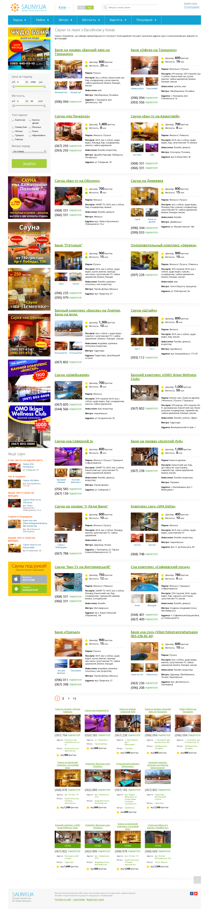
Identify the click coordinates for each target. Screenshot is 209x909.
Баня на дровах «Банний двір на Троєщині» (82, 52)
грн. (41, 81)
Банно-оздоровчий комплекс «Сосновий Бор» (68, 765)
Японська (36, 127)
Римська (19, 139)
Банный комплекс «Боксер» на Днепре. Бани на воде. (88, 312)
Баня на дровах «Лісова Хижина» (67, 710)
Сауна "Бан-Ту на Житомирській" (83, 567)
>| (74, 698)
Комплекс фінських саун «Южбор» (97, 765)
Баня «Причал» (67, 632)
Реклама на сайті (63, 899)
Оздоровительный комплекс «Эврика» (164, 245)
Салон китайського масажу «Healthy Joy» (158, 826)
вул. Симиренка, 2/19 (102, 795)
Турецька (19, 135)
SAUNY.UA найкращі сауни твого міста (28, 7)
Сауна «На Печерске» (72, 116)
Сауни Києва (79, 899)
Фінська (19, 131)
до (27, 81)
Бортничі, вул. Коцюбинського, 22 (72, 742)
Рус (81, 7)
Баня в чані (20, 120)
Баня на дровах (36, 121)
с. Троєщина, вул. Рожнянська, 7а (193, 741)
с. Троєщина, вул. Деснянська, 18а (162, 741)
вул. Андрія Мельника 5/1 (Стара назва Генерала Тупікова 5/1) (131, 799)
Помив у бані (21, 127)
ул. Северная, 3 (101, 740)
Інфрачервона (38, 135)
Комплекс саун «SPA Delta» (153, 506)
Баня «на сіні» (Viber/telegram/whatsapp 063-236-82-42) (164, 634)
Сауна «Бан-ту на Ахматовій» (155, 116)
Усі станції (18, 151)
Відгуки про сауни (95, 899)
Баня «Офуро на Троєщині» (154, 50)
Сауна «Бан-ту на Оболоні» (77, 180)
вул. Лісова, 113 (71, 794)
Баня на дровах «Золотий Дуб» (157, 441)
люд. (40, 101)
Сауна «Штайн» (144, 310)
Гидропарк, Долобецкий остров (160, 796)
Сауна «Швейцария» (72, 375)
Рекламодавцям (191, 7)
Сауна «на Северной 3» (74, 441)
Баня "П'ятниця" (68, 245)
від (13, 81)
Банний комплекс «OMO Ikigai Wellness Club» (163, 377)
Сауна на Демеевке (147, 180)
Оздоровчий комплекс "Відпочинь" (128, 765)
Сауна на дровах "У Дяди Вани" (81, 506)
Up (197, 880)
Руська (35, 131)
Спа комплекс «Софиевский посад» (160, 567)
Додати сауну (190, 3)
